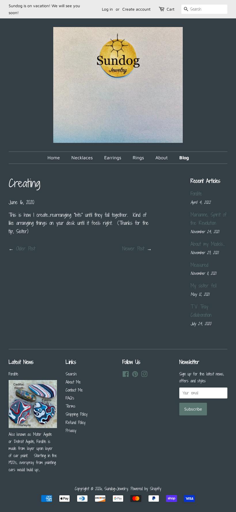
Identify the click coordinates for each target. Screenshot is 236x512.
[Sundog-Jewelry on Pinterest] (135, 375)
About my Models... (208, 244)
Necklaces (82, 157)
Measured (199, 265)
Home (53, 157)
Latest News (21, 362)
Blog (184, 157)
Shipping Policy (76, 414)
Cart (170, 9)
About (161, 157)
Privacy (71, 430)
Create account (136, 9)
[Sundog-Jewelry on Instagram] (144, 375)
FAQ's (70, 398)
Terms (70, 406)
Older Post (25, 248)
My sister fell (203, 285)
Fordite (196, 193)
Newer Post (133, 248)
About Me (73, 382)
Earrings (112, 157)
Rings (138, 157)
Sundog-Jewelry (116, 489)
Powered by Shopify (146, 489)
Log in (107, 9)
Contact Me (74, 390)
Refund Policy (75, 422)
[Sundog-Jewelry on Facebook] (125, 375)
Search (71, 374)
